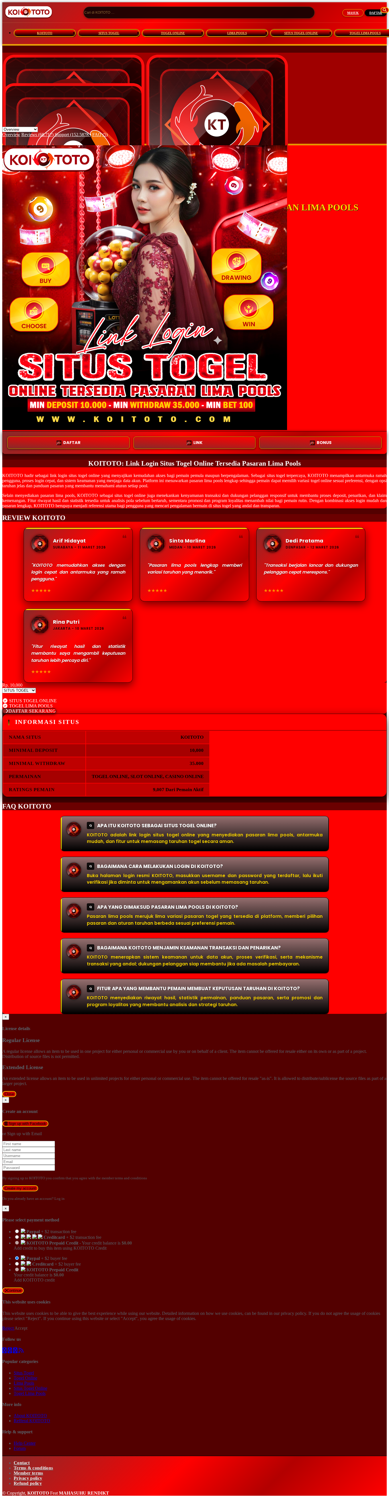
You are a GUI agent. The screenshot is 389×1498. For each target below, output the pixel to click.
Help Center (25, 1443)
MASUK (353, 13)
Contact (22, 1462)
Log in (59, 1198)
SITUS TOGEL (109, 33)
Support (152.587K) (73, 134)
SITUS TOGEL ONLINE (301, 33)
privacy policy (293, 1313)
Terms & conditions (33, 1468)
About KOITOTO (30, 1415)
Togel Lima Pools (30, 1393)
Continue (14, 1290)
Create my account (20, 1188)
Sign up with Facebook (26, 1124)
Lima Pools (24, 1383)
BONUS (324, 442)
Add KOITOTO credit (34, 1280)
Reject (8, 1328)
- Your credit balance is (73, 1246)
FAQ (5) (100, 134)
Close (9, 1094)
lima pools (213, 480)
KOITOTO (44, 33)
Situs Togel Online (30, 1388)
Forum (20, 1448)
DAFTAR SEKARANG (32, 711)
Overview (11, 134)
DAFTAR (375, 13)
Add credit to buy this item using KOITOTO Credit (60, 1248)
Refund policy (28, 1483)
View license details (20, 695)
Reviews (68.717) (37, 134)
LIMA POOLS (237, 33)
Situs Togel (24, 1372)
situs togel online (130, 495)
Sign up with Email (24, 1133)
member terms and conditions (124, 1178)
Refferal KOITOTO (32, 1420)
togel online (89, 475)
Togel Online (25, 1378)
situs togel (222, 505)
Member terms (28, 1473)
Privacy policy (28, 1478)
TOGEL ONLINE (173, 33)
